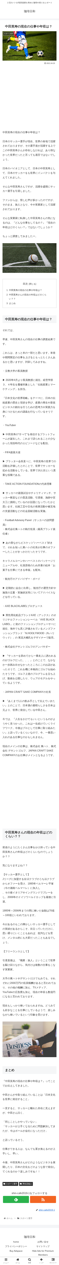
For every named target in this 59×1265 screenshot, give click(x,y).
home (16, 1242)
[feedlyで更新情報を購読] (16, 1199)
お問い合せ (42, 1242)
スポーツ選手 (11, 1184)
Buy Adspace (16, 1251)
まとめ (12, 303)
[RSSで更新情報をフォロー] (43, 1199)
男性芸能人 (27, 1184)
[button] (53, 652)
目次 (25, 283)
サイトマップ (43, 1246)
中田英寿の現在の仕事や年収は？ (25, 290)
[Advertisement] (29, 96)
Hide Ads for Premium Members (43, 1253)
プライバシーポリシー (16, 1246)
